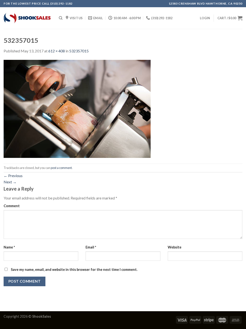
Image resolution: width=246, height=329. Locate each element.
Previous (13, 175)
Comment (12, 206)
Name (9, 247)
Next (10, 182)
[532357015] (77, 108)
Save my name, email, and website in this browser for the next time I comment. (74, 269)
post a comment (61, 168)
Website (174, 247)
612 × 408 (56, 51)
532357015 (79, 51)
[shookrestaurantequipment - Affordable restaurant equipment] (28, 18)
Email (91, 247)
